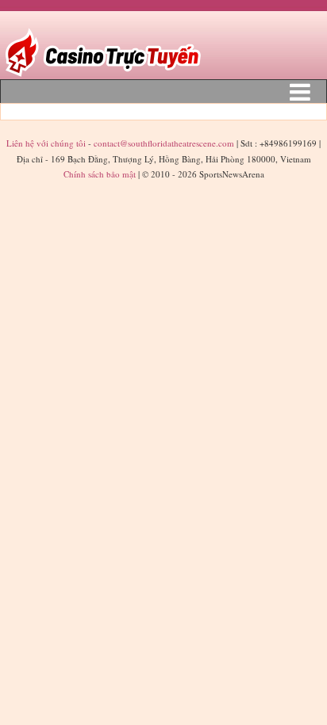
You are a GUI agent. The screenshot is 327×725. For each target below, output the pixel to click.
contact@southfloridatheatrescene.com (164, 143)
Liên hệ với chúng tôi (47, 143)
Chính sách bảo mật (99, 174)
